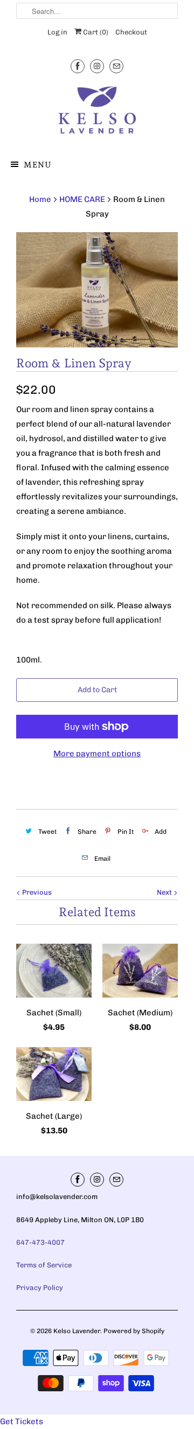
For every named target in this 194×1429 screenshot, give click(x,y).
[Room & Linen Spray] (97, 289)
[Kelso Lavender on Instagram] (97, 66)
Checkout (131, 32)
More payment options (97, 753)
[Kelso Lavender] (97, 112)
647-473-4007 (40, 1242)
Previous (36, 892)
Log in (57, 32)
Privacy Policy (39, 1288)
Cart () (94, 32)
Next (165, 892)
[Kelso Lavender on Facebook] (78, 66)
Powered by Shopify (133, 1331)
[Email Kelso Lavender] (116, 66)
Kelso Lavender (76, 1331)
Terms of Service (44, 1265)
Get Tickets (21, 1421)
